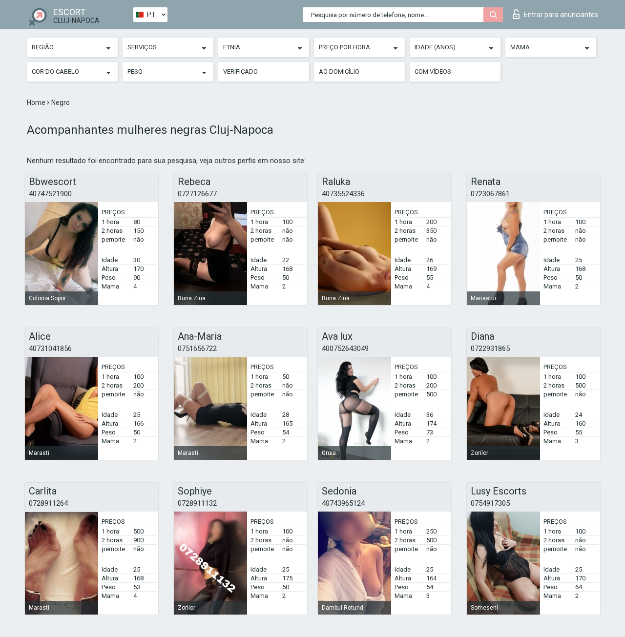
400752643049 (345, 348)
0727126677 (197, 193)
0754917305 (490, 503)
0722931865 (490, 348)
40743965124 (343, 503)
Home (37, 102)
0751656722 (197, 348)
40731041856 (50, 348)
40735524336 (343, 193)
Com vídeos (433, 71)
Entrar (561, 15)
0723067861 (490, 193)
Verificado (240, 71)
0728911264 (48, 503)
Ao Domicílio (339, 71)
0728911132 (197, 503)
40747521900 (50, 193)
